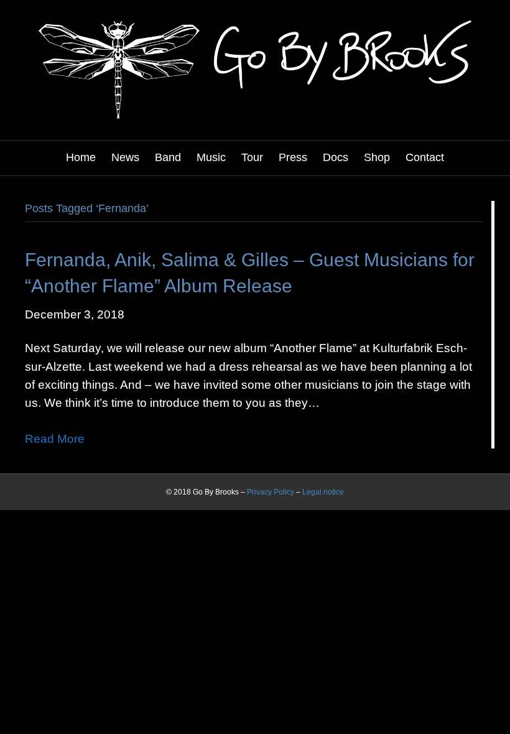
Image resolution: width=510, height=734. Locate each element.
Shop (377, 157)
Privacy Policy (270, 492)
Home (81, 157)
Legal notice (323, 492)
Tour (252, 157)
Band (168, 157)
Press (293, 157)
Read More (55, 438)
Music (211, 157)
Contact (425, 157)
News (125, 157)
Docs (335, 157)
